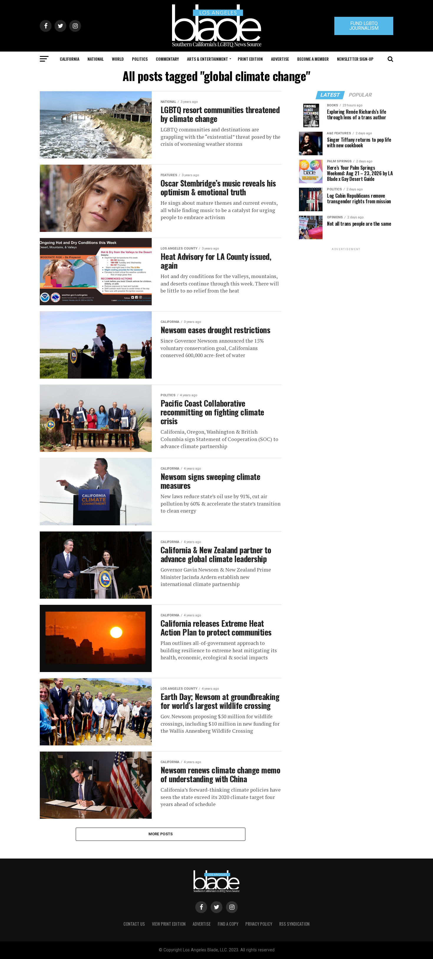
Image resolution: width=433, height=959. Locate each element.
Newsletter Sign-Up (355, 59)
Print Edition (250, 59)
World (118, 59)
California (69, 59)
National (95, 59)
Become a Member (313, 59)
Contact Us (134, 924)
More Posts (160, 834)
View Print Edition (169, 924)
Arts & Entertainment (207, 59)
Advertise (280, 59)
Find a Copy (228, 924)
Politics (140, 59)
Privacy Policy (258, 924)
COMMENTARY (167, 59)
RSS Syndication (294, 924)
